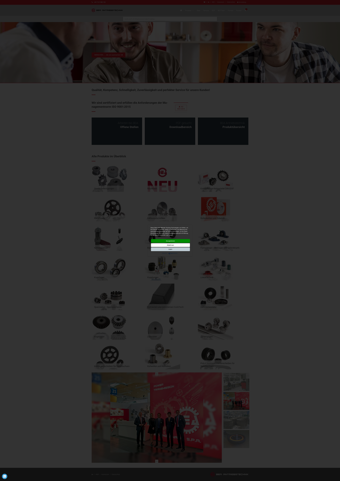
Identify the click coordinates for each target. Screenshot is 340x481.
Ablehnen (170, 245)
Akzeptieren (170, 241)
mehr (170, 249)
